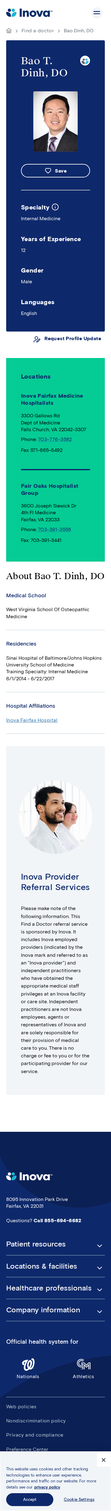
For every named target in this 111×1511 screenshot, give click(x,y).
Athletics (83, 1376)
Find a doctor (38, 31)
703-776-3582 (55, 439)
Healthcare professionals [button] (49, 1288)
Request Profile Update (72, 338)
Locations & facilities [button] (41, 1266)
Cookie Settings (79, 1499)
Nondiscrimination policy (36, 1421)
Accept (30, 1499)
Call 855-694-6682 (57, 1220)
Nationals (28, 1376)
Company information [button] (43, 1309)
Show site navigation (96, 12)
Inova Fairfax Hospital (32, 720)
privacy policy (47, 1487)
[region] (55, 1481)
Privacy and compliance (35, 1435)
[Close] (103, 1460)
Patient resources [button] (36, 1244)
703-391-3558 (54, 529)
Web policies (21, 1407)
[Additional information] (55, 207)
